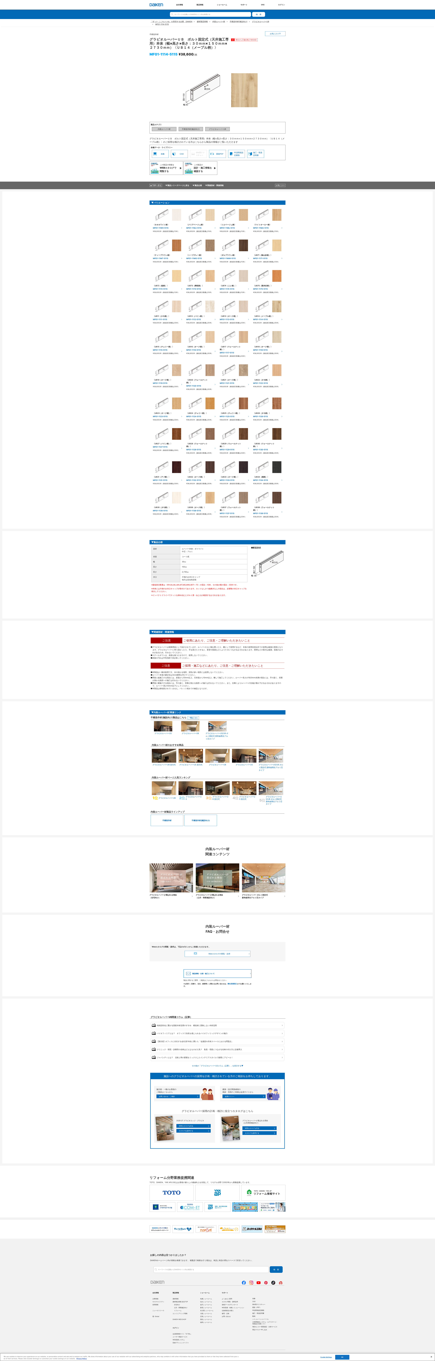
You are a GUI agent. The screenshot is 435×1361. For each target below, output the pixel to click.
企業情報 (155, 1299)
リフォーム (177, 1310)
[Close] (431, 1356)
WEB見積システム (179, 1340)
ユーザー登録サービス (180, 1337)
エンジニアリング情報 (180, 1313)
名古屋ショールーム (206, 1310)
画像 (253, 1298)
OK (342, 1357)
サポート (225, 1293)
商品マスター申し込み (259, 1330)
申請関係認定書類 (258, 1310)
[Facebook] (244, 1284)
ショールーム (205, 1293)
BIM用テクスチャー (258, 1304)
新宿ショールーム (206, 1307)
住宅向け (177, 1305)
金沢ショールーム (206, 1305)
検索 (258, 14)
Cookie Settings (326, 1357)
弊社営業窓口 (232, 984)
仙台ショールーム (206, 1302)
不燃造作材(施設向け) (191, 129)
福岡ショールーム (206, 1322)
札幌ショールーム (206, 1299)
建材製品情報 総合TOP (180, 1302)
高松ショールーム (206, 1319)
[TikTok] (273, 1284)
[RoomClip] (281, 1284)
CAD (253, 1301)
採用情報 (155, 1305)
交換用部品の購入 (228, 1310)
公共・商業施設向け (180, 1307)
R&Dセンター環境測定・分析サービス (264, 1327)
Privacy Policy (81, 1359)
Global (157, 1316)
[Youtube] (259, 1284)
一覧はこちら (193, 718)
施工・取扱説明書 (258, 1313)
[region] (217, 1357)
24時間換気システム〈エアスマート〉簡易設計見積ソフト (265, 1323)
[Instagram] (251, 1284)
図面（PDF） (256, 1307)
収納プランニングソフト (181, 1343)
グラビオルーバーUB (217, 129)
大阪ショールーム (206, 1313)
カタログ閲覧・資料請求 (230, 1302)
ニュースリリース (158, 1310)
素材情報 (176, 1299)
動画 (253, 1316)
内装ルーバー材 (164, 129)
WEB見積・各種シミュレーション (233, 1307)
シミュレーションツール (260, 1319)
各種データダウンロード (230, 1305)
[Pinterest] (266, 1284)
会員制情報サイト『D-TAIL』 (182, 1334)
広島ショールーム (206, 1316)
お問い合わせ (226, 1316)
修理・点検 (225, 1313)
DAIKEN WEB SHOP (179, 1319)
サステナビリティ (158, 1302)
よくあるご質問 (227, 1299)
